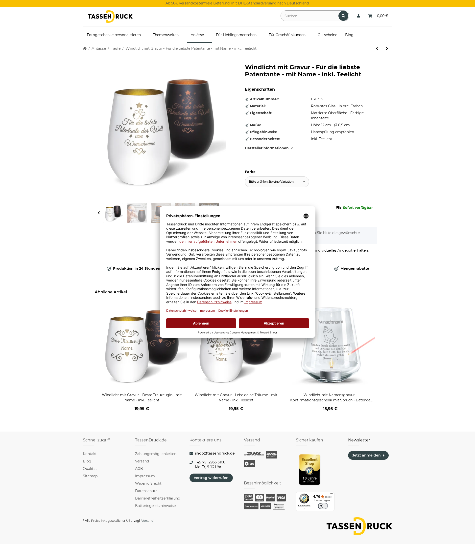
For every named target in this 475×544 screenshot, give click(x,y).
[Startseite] (85, 48)
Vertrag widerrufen (211, 478)
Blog (87, 461)
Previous (99, 213)
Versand (142, 461)
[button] (358, 16)
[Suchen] (343, 16)
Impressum (145, 476)
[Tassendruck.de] (110, 16)
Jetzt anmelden (366, 455)
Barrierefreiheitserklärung (157, 498)
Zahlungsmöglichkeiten (155, 454)
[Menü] (331, 495)
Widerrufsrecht (148, 483)
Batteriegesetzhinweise (155, 505)
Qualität (90, 468)
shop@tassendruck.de (215, 453)
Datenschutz (146, 491)
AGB (139, 468)
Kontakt (90, 454)
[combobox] (277, 181)
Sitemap (90, 476)
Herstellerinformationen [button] (267, 148)
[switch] (323, 506)
